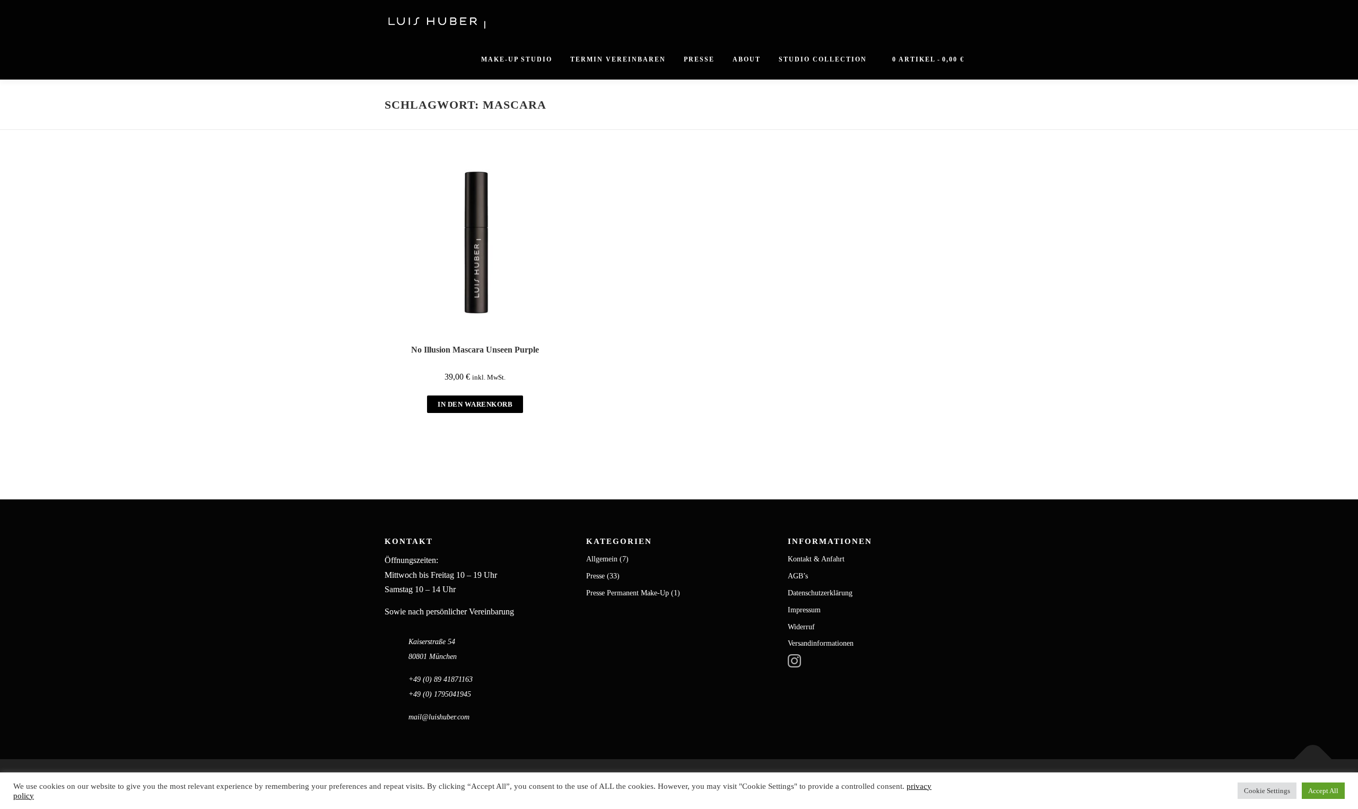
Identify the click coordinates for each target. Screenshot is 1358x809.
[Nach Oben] (1313, 759)
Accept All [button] (1323, 791)
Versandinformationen (821, 643)
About (747, 59)
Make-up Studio (516, 59)
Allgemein (601, 559)
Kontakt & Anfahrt (816, 559)
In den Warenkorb (475, 404)
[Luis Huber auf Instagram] (794, 660)
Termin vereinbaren (618, 59)
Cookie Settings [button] (1267, 791)
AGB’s (798, 576)
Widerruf (801, 627)
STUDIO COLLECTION (823, 59)
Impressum (804, 610)
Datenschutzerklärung (820, 593)
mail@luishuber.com (438, 717)
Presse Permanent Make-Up (627, 593)
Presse (699, 59)
